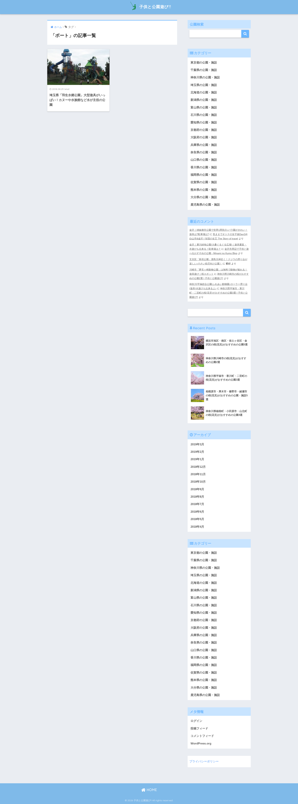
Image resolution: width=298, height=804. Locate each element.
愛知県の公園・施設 (204, 122)
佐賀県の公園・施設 (204, 182)
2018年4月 (197, 526)
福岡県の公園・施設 (204, 174)
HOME (151, 790)
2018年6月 (197, 511)
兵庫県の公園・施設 (204, 145)
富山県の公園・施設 (204, 107)
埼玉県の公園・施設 (204, 85)
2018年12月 (198, 466)
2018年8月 (197, 496)
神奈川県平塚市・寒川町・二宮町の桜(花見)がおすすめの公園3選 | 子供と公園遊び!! (218, 292)
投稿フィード (199, 728)
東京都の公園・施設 (204, 62)
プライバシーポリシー (204, 761)
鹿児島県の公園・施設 (205, 204)
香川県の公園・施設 (204, 167)
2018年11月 (198, 474)
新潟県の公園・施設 (204, 99)
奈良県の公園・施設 (204, 152)
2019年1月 (197, 459)
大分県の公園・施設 (204, 197)
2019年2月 (197, 451)
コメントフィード (202, 736)
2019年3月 (197, 444)
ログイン (196, 721)
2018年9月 (197, 489)
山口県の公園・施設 (204, 159)
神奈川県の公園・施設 (205, 77)
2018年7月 (197, 504)
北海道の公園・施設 (204, 92)
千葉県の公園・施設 (204, 70)
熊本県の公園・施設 (204, 189)
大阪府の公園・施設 (204, 137)
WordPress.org (201, 743)
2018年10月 (198, 481)
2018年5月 (197, 519)
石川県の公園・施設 (204, 115)
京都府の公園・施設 (204, 130)
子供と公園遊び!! (155, 6)
